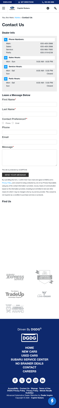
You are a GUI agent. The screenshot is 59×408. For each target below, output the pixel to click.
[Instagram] (35, 380)
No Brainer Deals (29, 364)
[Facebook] (15, 380)
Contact (29, 367)
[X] (22, 380)
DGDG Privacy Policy (16, 391)
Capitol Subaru (37, 398)
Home (17, 17)
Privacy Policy (6, 183)
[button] (29, 393)
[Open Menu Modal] (3, 8)
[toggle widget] (52, 401)
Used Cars (29, 356)
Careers (29, 371)
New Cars (29, 352)
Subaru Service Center (29, 360)
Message (8, 147)
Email (17, 123)
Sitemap (34, 389)
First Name (9, 100)
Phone (8, 123)
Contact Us (25, 389)
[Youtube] (29, 380)
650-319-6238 (46, 52)
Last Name (9, 109)
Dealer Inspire (47, 395)
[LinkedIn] (42, 380)
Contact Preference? (14, 119)
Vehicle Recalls (46, 391)
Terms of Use (44, 389)
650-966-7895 (46, 49)
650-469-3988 (46, 43)
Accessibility (13, 389)
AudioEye (29, 393)
